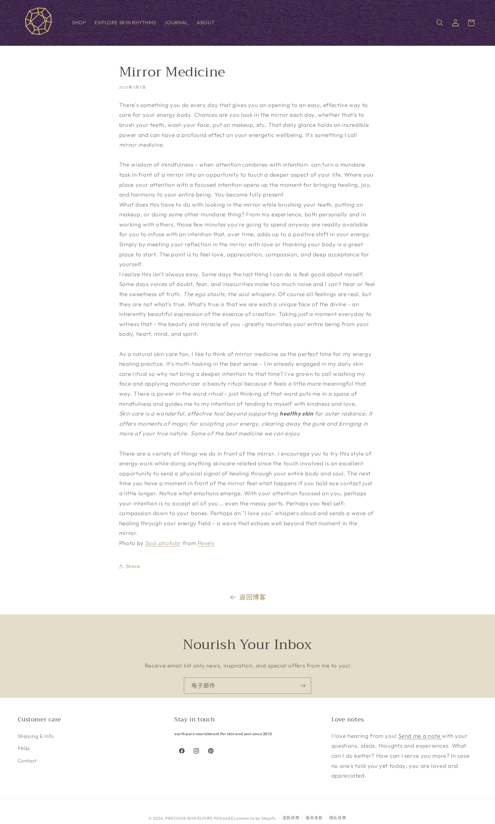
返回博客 (252, 597)
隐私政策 (337, 817)
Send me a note (420, 735)
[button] (440, 23)
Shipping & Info (36, 735)
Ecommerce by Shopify (253, 817)
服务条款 (314, 817)
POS (218, 817)
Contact (27, 760)
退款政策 (291, 817)
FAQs (24, 748)
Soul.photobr (163, 542)
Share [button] (133, 566)
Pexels (206, 542)
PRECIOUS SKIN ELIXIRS (188, 817)
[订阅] (303, 685)
